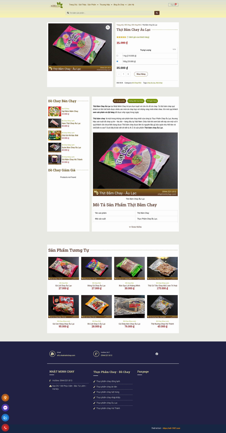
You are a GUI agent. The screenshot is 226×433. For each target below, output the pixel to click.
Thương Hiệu (105, 5)
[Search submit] (156, 13)
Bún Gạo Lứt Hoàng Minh (129, 286)
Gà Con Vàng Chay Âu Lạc (64, 324)
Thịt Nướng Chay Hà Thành (162, 324)
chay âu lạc (151, 83)
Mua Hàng (141, 74)
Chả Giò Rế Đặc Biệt (70, 135)
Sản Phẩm (92, 5)
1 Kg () (129, 56)
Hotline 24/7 (105, 352)
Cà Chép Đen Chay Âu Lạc (129, 324)
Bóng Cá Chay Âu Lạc (97, 286)
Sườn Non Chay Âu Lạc (71, 147)
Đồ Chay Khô (136, 25)
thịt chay (159, 83)
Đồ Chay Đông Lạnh (68, 121)
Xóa (174, 49)
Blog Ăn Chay (119, 5)
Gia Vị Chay (65, 108)
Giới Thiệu (82, 5)
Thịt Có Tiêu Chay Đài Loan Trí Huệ (162, 286)
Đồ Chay (128, 25)
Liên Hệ (131, 5)
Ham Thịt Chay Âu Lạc (71, 123)
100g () (129, 61)
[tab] (119, 101)
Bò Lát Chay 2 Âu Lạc (96, 324)
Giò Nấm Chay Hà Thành (72, 159)
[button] (108, 27)
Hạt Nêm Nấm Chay (70, 111)
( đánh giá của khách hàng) (138, 37)
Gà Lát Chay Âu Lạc (63, 286)
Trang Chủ (73, 5)
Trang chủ (120, 25)
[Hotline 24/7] (96, 354)
